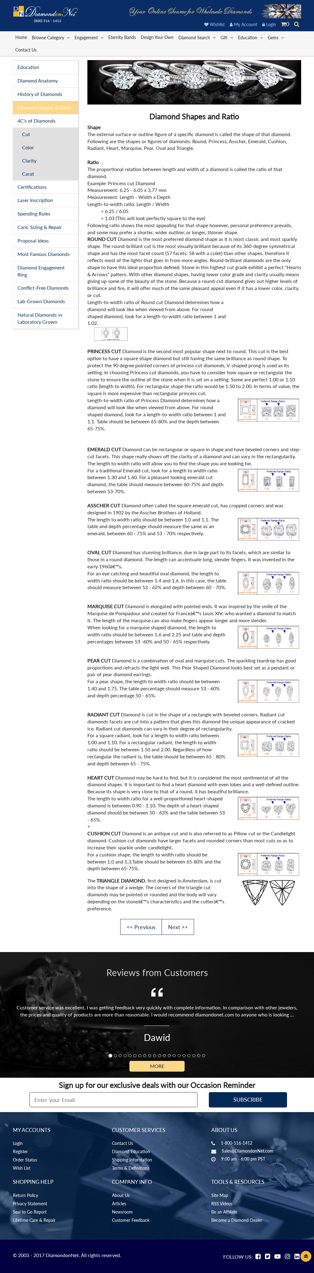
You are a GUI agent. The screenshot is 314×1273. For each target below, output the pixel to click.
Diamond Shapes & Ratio (44, 107)
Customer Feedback (130, 1220)
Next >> (178, 927)
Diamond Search (194, 37)
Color (28, 147)
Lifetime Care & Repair (34, 1220)
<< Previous (141, 927)
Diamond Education (131, 1151)
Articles (119, 1203)
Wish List (21, 1168)
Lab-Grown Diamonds (41, 301)
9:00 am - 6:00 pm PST (243, 1158)
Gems (274, 37)
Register (20, 1151)
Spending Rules (33, 213)
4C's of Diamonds (36, 121)
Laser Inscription (35, 200)
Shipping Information (132, 1159)
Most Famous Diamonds (43, 254)
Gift (224, 37)
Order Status (25, 1159)
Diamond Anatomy (37, 80)
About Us (121, 1195)
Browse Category (48, 37)
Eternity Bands (122, 37)
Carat (28, 174)
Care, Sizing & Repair (39, 227)
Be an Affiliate (224, 1211)
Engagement (87, 37)
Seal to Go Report (30, 1211)
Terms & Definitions (130, 1168)
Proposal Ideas (33, 240)
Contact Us (25, 49)
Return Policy (25, 1195)
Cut (26, 134)
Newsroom (122, 1211)
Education (248, 37)
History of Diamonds (39, 94)
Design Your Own (157, 37)
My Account (245, 24)
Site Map (219, 1195)
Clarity (29, 160)
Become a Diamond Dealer (236, 1220)
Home (21, 37)
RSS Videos (221, 1203)
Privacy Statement (30, 1203)
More (157, 1066)
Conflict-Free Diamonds (43, 288)
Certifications (32, 187)
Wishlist (217, 24)
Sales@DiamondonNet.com (248, 1150)
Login (270, 24)
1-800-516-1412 (236, 1142)
